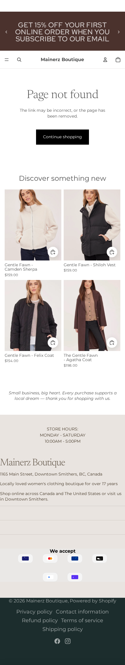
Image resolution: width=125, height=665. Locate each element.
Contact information (82, 612)
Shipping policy (62, 629)
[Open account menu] (105, 59)
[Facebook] (57, 641)
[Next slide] (118, 32)
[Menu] (6, 59)
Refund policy (40, 620)
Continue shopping (62, 136)
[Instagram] (67, 641)
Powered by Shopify (93, 601)
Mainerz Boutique (47, 601)
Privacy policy (34, 612)
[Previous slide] (6, 32)
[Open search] (19, 59)
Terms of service (82, 620)
